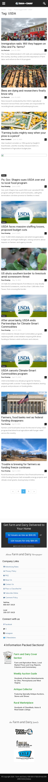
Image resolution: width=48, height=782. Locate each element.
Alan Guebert (6, 139)
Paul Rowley (5, 186)
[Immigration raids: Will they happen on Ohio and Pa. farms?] (24, 29)
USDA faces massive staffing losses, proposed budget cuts (23, 228)
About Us (8, 580)
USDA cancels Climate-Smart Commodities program (18, 372)
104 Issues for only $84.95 (24, 540)
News (4, 39)
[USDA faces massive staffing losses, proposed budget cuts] (24, 212)
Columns (5, 128)
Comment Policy (11, 598)
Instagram (9, 633)
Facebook (8, 624)
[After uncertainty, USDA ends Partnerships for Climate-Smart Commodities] (24, 306)
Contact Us (9, 584)
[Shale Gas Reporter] (24, 747)
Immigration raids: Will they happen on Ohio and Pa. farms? (23, 45)
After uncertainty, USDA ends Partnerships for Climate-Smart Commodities (20, 323)
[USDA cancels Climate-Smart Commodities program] (24, 356)
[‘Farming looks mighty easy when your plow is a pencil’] (24, 121)
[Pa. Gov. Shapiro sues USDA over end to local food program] (24, 165)
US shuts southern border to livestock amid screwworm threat (23, 275)
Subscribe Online (11, 593)
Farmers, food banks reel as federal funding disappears (22, 419)
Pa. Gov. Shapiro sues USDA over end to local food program (23, 181)
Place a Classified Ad (13, 589)
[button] (44, 3)
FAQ (7, 575)
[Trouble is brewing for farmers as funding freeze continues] (24, 450)
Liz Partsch (5, 50)
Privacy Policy (10, 571)
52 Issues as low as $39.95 (22, 535)
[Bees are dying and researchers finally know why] (24, 76)
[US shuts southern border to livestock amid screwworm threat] (24, 259)
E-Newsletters (10, 638)
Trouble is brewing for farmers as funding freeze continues (20, 466)
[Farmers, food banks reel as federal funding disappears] (24, 403)
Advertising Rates (12, 567)
